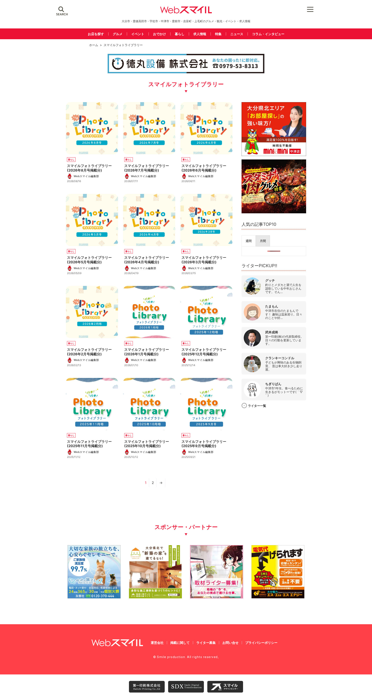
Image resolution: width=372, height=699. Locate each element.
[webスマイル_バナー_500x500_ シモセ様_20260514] (277, 596)
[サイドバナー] (274, 212)
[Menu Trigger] (310, 9)
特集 (218, 34)
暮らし (179, 34)
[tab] (249, 241)
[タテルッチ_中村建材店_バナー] (155, 596)
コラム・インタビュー (268, 34)
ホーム (93, 45)
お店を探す (96, 34)
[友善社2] (94, 596)
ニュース (236, 34)
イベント (137, 34)
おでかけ (159, 34)
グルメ (117, 34)
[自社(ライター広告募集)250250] (216, 596)
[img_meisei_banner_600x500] (274, 155)
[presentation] (249, 241)
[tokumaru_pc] (186, 72)
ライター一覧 (257, 405)
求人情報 (199, 34)
